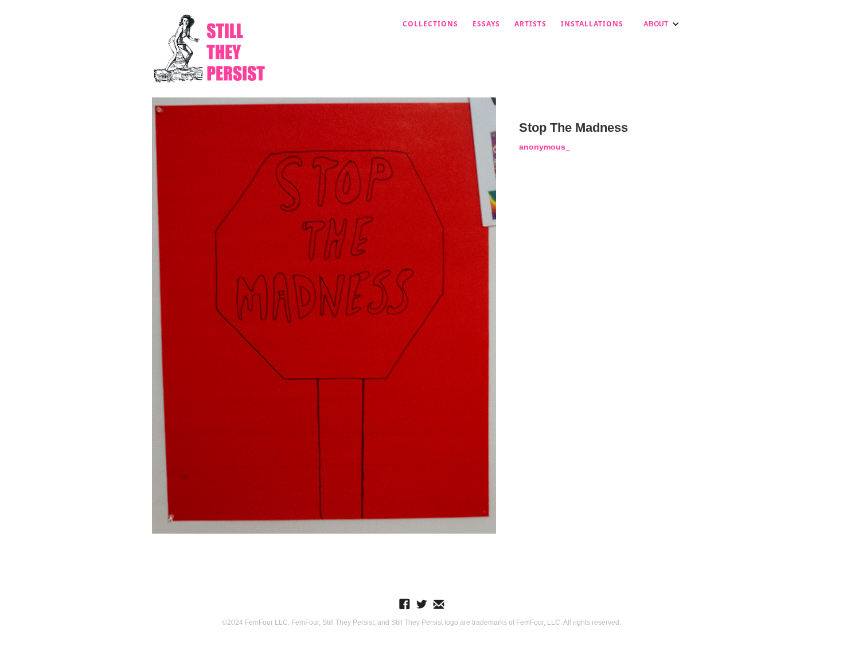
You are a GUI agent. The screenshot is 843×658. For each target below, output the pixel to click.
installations (592, 24)
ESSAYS (486, 24)
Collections (430, 24)
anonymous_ (544, 146)
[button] (661, 24)
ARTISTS (530, 24)
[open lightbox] (324, 315)
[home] (209, 48)
